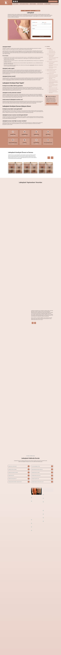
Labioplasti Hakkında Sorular (50, 73)
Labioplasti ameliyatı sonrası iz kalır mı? (53, 89)
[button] (49, 157)
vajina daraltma (8, 79)
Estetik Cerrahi (28, 10)
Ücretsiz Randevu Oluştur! (53, 1)
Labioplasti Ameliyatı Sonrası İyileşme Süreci (52, 61)
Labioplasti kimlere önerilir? (52, 52)
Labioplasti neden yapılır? (52, 51)
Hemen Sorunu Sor (51, 103)
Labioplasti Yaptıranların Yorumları (51, 70)
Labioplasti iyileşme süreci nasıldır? (53, 87)
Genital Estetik (33, 10)
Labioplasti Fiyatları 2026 (52, 79)
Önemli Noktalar (51, 49)
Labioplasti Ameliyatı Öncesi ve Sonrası (51, 69)
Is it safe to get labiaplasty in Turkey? (53, 84)
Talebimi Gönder (41, 36)
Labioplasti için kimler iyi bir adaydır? (53, 76)
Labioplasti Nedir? (49, 48)
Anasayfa (23, 10)
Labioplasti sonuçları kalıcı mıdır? (53, 90)
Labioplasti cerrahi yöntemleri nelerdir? (53, 57)
